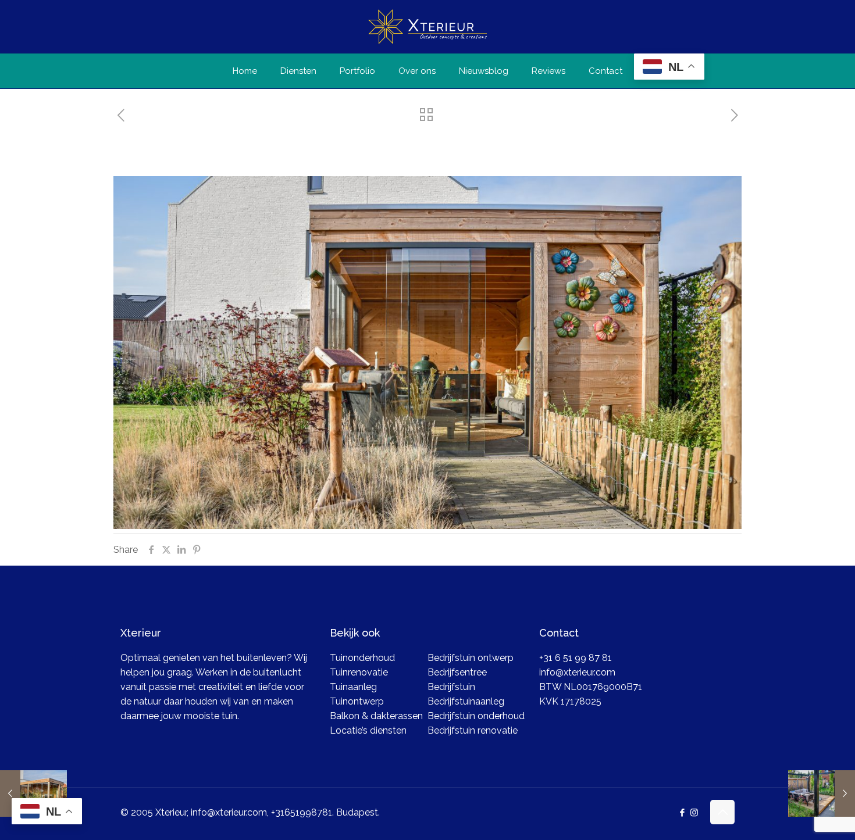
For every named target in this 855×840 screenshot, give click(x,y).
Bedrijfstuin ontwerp (471, 657)
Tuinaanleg (353, 686)
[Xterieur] (427, 26)
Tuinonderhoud (362, 657)
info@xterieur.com (577, 672)
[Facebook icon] (682, 812)
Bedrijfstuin (451, 686)
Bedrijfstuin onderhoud (476, 715)
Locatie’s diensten (368, 730)
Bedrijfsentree (457, 672)
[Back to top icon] (722, 812)
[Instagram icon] (694, 812)
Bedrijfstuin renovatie (473, 730)
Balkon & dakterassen (376, 715)
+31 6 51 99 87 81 (575, 657)
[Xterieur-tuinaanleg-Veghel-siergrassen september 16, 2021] (33, 793)
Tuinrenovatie (359, 672)
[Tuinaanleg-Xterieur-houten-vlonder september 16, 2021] (821, 793)
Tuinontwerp (357, 701)
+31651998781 (301, 812)
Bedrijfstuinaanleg (466, 701)
